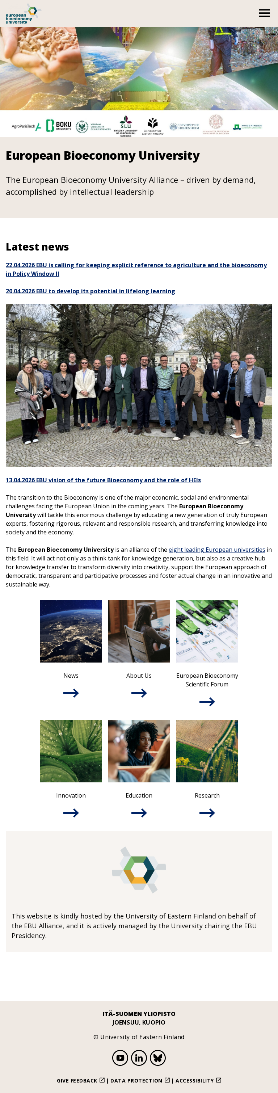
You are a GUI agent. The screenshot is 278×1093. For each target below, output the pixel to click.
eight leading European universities (217, 550)
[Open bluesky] (158, 1059)
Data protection (136, 1080)
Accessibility (195, 1080)
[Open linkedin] (139, 1059)
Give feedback (77, 1080)
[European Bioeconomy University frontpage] (24, 13)
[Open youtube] (120, 1059)
